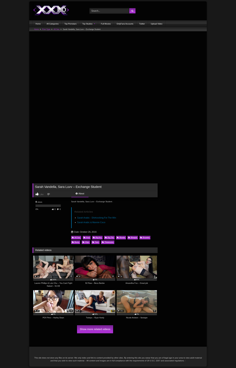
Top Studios (87, 24)
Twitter (142, 24)
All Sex (56, 29)
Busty (77, 242)
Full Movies (106, 24)
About (81, 193)
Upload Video (156, 24)
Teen (97, 242)
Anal (88, 238)
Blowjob (134, 238)
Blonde (122, 238)
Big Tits (111, 238)
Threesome (109, 242)
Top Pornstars (70, 24)
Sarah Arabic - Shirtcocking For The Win (96, 218)
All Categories (53, 24)
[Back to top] (228, 360)
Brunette (146, 238)
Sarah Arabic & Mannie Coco (91, 222)
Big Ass (99, 238)
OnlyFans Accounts (125, 24)
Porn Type (46, 29)
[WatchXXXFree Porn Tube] (51, 11)
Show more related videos (95, 329)
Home (38, 24)
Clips (87, 242)
